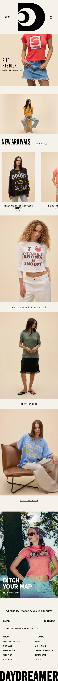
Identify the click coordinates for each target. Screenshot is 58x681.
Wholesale (9, 650)
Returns (7, 659)
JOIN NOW (49, 621)
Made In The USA (11, 641)
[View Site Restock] (29, 43)
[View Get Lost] (29, 555)
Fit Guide (39, 637)
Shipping (7, 655)
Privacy (34, 628)
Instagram (40, 655)
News (37, 641)
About (6, 637)
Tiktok (38, 659)
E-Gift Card (41, 646)
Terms (26, 628)
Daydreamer (16, 628)
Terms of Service (44, 650)
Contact (7, 646)
